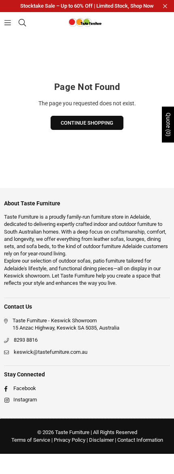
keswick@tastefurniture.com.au (50, 352)
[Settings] (162, 22)
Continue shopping (87, 123)
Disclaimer (101, 440)
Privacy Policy (69, 440)
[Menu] (7, 22)
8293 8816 (26, 340)
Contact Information (140, 440)
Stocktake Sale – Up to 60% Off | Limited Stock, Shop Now (87, 6)
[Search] (22, 22)
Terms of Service (30, 440)
